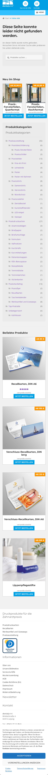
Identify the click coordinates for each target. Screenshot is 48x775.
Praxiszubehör (18, 199)
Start (7, 18)
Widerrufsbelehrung (11, 692)
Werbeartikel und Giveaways (24, 302)
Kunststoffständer (22, 208)
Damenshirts (20, 185)
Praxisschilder (21, 154)
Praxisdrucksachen (17, 221)
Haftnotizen (17, 243)
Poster (17, 172)
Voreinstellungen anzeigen (24, 763)
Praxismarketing (16, 284)
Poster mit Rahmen (23, 176)
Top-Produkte (14, 306)
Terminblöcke (17, 270)
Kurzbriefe (16, 248)
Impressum (41, 768)
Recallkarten (17, 293)
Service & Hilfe (9, 672)
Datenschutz (8, 685)
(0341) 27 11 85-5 (14, 724)
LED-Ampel (19, 212)
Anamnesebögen (19, 226)
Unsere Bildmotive (10, 668)
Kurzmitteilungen (19, 252)
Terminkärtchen (18, 275)
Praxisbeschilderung (20, 145)
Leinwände (19, 167)
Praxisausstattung (16, 141)
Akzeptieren (24, 755)
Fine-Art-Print (20, 163)
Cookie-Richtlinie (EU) (12, 682)
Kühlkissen (16, 315)
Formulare (16, 239)
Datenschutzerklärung (25, 768)
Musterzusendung (10, 675)
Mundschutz (20, 194)
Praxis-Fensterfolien (23, 150)
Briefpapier (16, 230)
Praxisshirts (17, 181)
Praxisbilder (17, 158)
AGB (4, 678)
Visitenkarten (17, 279)
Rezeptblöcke (17, 266)
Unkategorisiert (15, 311)
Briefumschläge (18, 235)
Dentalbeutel (20, 203)
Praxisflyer (16, 288)
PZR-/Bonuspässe (19, 261)
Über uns (7, 665)
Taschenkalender (19, 297)
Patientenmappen (19, 257)
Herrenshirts (20, 190)
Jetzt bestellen (13, 116)
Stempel (18, 217)
